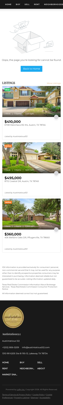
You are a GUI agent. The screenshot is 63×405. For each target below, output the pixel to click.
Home (8, 4)
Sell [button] (27, 4)
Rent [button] (37, 4)
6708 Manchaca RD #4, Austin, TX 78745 (25, 125)
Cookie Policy (39, 395)
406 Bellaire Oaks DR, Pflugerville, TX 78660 (27, 237)
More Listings (54, 83)
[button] (11, 362)
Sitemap (34, 397)
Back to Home (31, 68)
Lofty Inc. (21, 389)
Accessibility (45, 397)
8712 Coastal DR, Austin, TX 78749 (22, 181)
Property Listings (21, 397)
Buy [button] (18, 4)
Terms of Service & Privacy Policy (16, 395)
